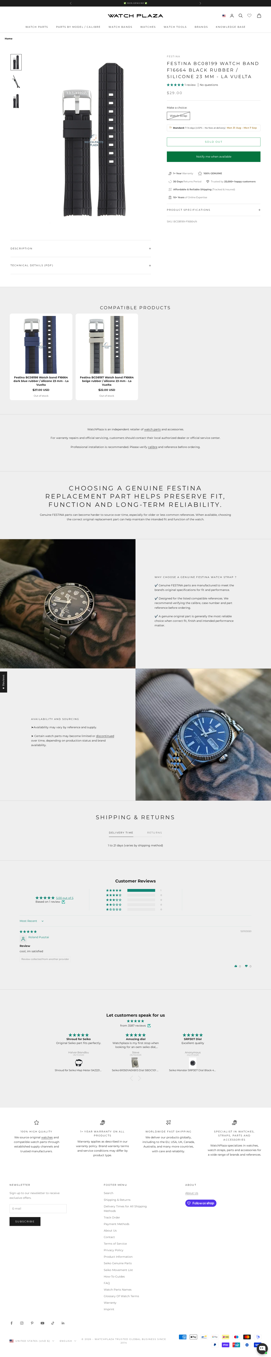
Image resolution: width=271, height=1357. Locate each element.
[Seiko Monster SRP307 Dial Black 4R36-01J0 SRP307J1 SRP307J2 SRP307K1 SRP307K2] (138, 1063)
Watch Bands (120, 26)
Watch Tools (175, 26)
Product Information (118, 1256)
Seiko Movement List (118, 1270)
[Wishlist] (250, 15)
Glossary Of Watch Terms (121, 1296)
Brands (201, 26)
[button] (176, 85)
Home (8, 38)
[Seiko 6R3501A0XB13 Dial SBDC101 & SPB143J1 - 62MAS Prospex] (81, 1063)
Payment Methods (116, 1224)
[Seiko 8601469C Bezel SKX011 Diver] (195, 1063)
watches (47, 1137)
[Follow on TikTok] (53, 1323)
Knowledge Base (231, 26)
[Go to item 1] (16, 62)
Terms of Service (115, 1243)
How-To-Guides (114, 1276)
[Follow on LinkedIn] (63, 1323)
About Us (110, 1230)
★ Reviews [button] (3, 682)
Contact (109, 1237)
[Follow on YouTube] (42, 1323)
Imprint (109, 1309)
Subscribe (25, 1221)
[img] (28, 931)
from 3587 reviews (133, 1025)
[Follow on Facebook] (11, 1323)
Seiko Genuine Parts (118, 1263)
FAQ (107, 1283)
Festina (173, 56)
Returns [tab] (154, 832)
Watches (148, 26)
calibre (152, 447)
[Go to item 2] (16, 82)
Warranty (110, 1302)
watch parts (152, 429)
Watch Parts (36, 26)
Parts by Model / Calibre (78, 26)
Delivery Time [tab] (121, 832)
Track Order (112, 1217)
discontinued (105, 736)
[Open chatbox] (262, 1348)
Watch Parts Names (118, 1289)
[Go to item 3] (16, 101)
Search (108, 1193)
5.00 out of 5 (64, 898)
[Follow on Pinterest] (32, 1323)
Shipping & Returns (117, 1200)
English (66, 1341)
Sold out (213, 141)
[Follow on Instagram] (22, 1323)
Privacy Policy (113, 1250)
